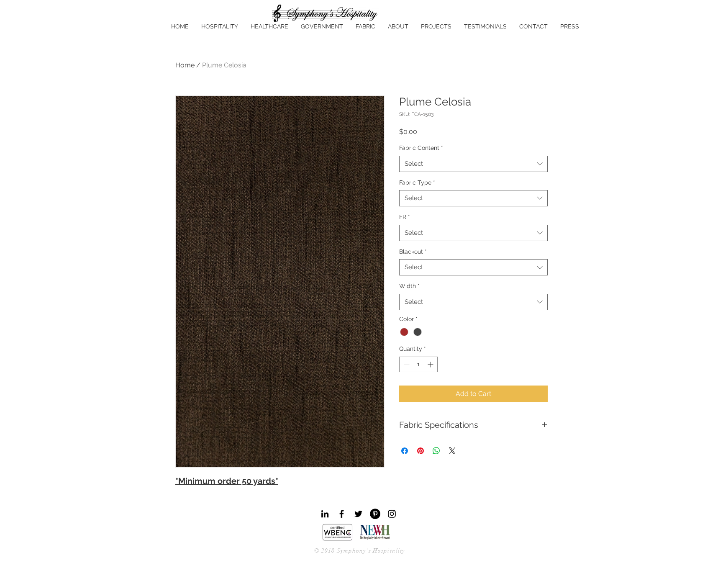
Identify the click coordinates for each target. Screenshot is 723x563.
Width (409, 286)
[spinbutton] (418, 364)
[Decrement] (405, 364)
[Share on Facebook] (405, 451)
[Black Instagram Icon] (392, 514)
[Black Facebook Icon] (341, 514)
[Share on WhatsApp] (436, 451)
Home (185, 65)
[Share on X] (452, 451)
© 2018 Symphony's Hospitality (359, 550)
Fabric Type (417, 182)
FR (404, 216)
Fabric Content (421, 147)
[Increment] (431, 364)
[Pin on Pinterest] (420, 451)
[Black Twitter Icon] (358, 514)
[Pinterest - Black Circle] (375, 514)
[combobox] (473, 164)
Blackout (413, 251)
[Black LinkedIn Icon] (325, 514)
